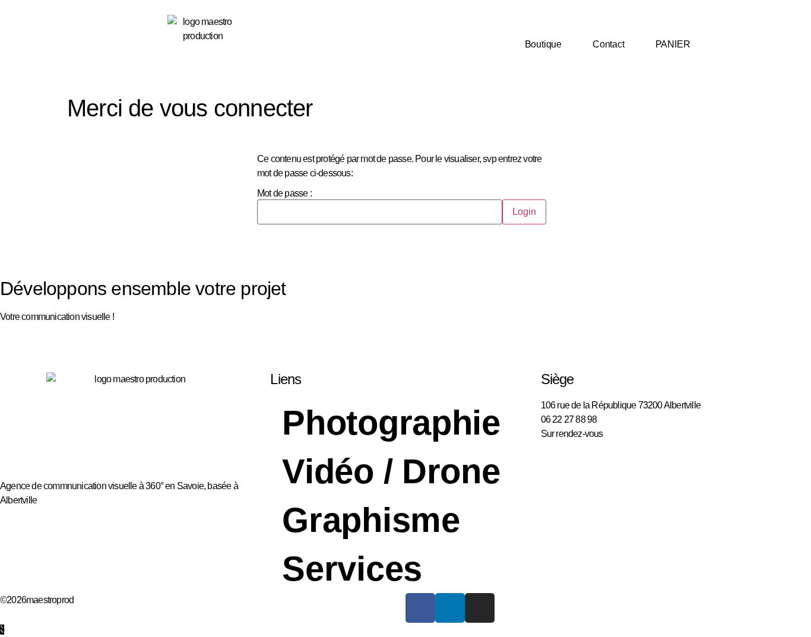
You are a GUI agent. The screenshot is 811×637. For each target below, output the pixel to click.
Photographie (391, 422)
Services (352, 568)
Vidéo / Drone (391, 471)
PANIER (672, 44)
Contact (609, 44)
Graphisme (371, 519)
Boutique (543, 44)
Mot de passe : (284, 193)
